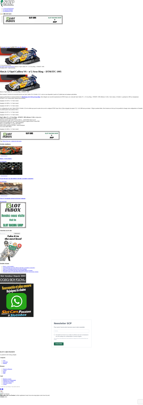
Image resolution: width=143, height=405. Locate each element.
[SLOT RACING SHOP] (33, 23)
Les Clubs (5, 362)
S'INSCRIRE (58, 344)
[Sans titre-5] (17, 316)
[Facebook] (1, 389)
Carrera (4, 370)
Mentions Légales (7, 379)
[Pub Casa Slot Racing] (13, 282)
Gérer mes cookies (7, 383)
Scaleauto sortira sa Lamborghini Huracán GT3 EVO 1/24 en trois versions (20, 271)
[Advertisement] (71, 35)
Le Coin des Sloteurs (8, 9)
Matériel (5, 363)
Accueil (2, 66)
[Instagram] (2, 389)
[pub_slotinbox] (13, 227)
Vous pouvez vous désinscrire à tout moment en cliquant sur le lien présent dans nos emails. (71, 339)
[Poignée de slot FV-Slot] (13, 260)
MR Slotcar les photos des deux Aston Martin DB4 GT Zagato (17, 270)
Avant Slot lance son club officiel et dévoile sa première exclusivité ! (19, 267)
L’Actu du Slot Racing (8, 8)
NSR (4, 373)
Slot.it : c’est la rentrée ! (8, 266)
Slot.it (4, 371)
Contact (5, 384)
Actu (4, 360)
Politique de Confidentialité (9, 380)
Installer (2, 396)
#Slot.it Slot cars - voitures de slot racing (12, 141)
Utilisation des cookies (8, 381)
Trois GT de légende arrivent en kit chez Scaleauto (15, 269)
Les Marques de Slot (8, 11)
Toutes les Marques (7, 369)
